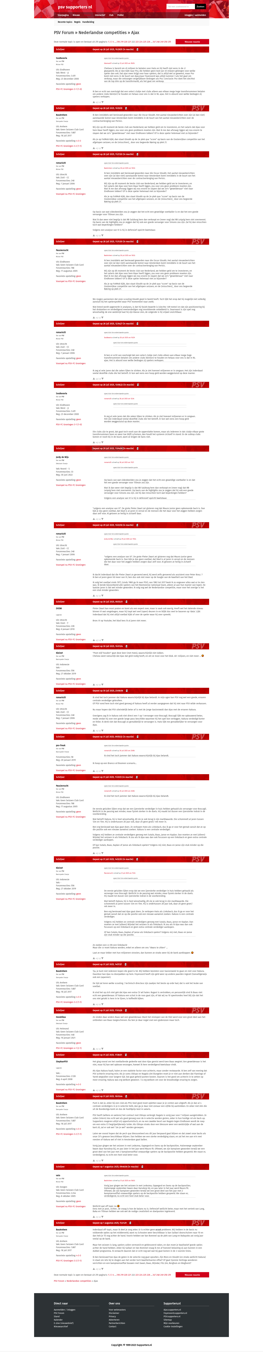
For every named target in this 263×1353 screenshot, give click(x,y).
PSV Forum (64, 32)
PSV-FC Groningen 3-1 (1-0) (69, 89)
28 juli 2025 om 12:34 (126, 399)
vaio (58, 1175)
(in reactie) (128, 49)
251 (169, 42)
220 (125, 42)
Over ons (114, 1303)
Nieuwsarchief (61, 1326)
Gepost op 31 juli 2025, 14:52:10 (107, 859)
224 (140, 42)
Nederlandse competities (103, 32)
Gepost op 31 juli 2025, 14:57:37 (107, 964)
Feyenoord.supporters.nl (175, 1313)
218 (118, 42)
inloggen (189, 15)
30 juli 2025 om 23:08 (126, 751)
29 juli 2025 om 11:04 (128, 539)
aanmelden (200, 15)
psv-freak (60, 745)
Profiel (120, 15)
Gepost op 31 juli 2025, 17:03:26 (107, 1010)
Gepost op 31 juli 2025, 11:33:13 (107, 777)
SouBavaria (61, 58)
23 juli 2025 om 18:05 (127, 63)
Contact (112, 1326)
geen (78, 84)
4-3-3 (78, 141)
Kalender (58, 1320)
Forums (87, 15)
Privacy (112, 1316)
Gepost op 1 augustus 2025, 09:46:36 (110, 1166)
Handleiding (88, 22)
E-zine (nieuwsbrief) (64, 1323)
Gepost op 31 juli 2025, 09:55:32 (107, 736)
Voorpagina (63, 15)
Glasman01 (108, 63)
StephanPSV (62, 1061)
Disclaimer (114, 1313)
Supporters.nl (172, 1303)
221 (129, 42)
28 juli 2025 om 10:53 (127, 168)
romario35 (61, 163)
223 (137, 42)
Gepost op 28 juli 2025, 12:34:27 (107, 323)
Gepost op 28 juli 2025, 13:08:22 (108, 385)
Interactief (100, 15)
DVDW (59, 608)
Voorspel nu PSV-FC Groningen (71, 194)
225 (144, 42)
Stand (57, 1316)
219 (121, 42)
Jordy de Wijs (62, 457)
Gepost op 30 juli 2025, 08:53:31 (108, 601)
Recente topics (65, 22)
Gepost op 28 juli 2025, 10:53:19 (107, 108)
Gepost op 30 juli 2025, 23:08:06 (108, 690)
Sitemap (168, 1320)
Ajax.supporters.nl (172, 1310)
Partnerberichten (117, 1323)
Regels (77, 22)
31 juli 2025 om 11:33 (128, 873)
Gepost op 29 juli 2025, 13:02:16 (107, 525)
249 (161, 42)
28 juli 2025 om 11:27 (126, 462)
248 (158, 42)
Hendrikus (61, 1017)
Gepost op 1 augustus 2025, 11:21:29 (109, 1223)
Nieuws (76, 15)
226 (148, 42)
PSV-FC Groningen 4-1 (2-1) (69, 1048)
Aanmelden (59, 1310)
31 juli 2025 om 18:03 (127, 1181)
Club (111, 15)
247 (154, 42)
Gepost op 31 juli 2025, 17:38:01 (107, 1055)
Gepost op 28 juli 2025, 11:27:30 (107, 154)
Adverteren (114, 1320)
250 (165, 42)
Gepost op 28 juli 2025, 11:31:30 (107, 241)
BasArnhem (61, 115)
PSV (63, 61)
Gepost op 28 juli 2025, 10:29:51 (107, 49)
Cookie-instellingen (173, 1326)
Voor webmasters (117, 1310)
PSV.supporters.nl (172, 1316)
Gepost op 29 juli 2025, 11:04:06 (107, 448)
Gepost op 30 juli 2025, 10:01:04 (108, 646)
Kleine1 (59, 653)
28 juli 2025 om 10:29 (127, 338)
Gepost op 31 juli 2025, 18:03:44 (107, 1096)
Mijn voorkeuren (171, 1323)
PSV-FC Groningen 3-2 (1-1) (69, 146)
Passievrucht (62, 250)
